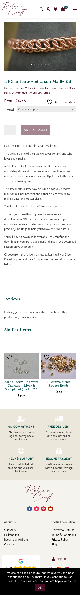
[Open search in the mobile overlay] (41, 9)
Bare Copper (51, 88)
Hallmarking (11, 535)
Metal (10, 109)
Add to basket (36, 130)
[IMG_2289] (40, 70)
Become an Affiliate (16, 539)
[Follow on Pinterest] (43, 508)
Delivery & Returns (62, 530)
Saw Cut (37, 93)
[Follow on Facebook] (29, 508)
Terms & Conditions (63, 535)
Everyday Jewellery (22, 93)
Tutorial (46, 93)
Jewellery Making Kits (26, 88)
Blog (54, 544)
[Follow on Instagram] (36, 508)
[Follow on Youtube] (50, 508)
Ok (40, 587)
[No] (75, 581)
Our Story (10, 530)
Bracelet (63, 88)
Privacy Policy (59, 539)
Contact (9, 544)
